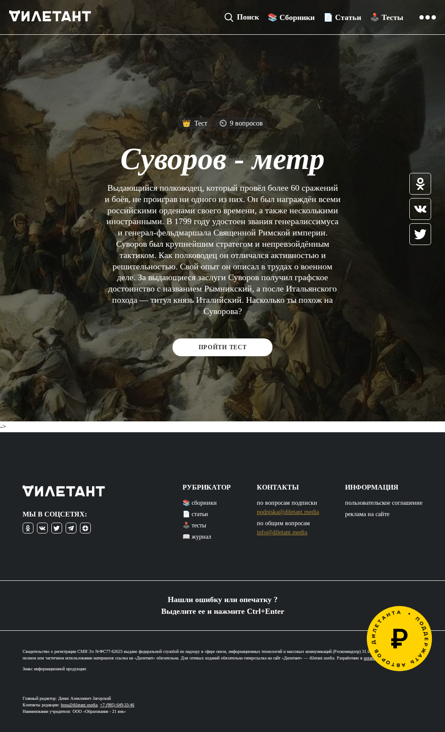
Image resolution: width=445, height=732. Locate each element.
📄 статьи (195, 514)
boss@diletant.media (79, 704)
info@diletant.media (282, 532)
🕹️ (386, 17)
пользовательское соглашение (383, 503)
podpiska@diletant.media (288, 512)
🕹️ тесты (194, 525)
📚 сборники (200, 503)
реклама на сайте (367, 514)
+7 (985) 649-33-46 (117, 704)
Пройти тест (223, 347)
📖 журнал (197, 536)
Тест (194, 123)
